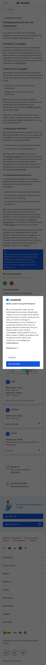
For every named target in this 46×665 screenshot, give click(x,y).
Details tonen (11, 348)
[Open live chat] (41, 662)
